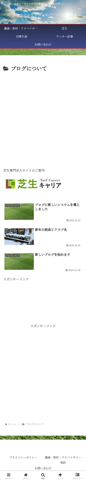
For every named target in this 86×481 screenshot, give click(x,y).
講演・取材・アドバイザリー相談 (63, 459)
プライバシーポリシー (23, 457)
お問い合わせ (43, 468)
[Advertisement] (43, 118)
